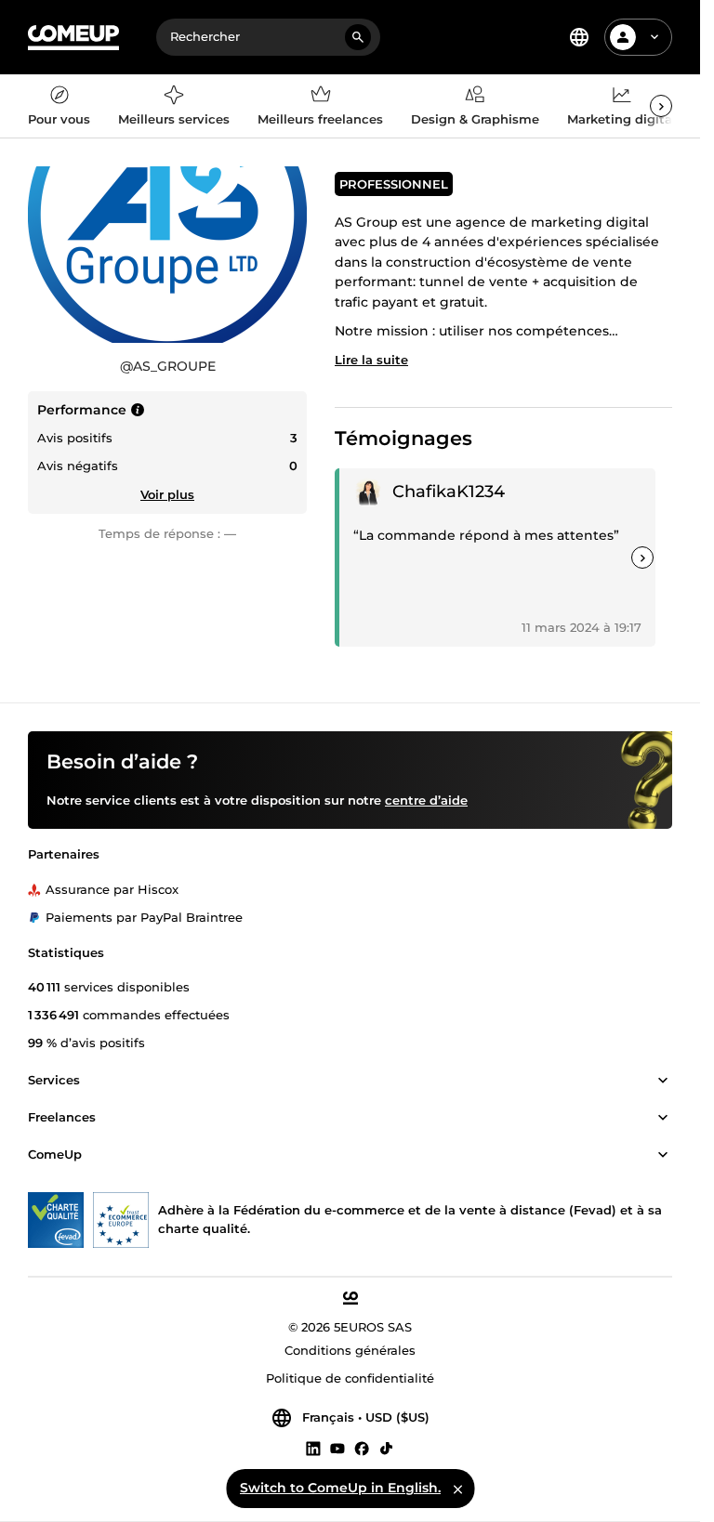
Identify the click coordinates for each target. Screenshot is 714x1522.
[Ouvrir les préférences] (579, 37)
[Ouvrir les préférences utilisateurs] (654, 37)
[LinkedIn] (313, 1447)
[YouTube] (337, 1447)
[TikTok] (386, 1447)
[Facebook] (361, 1447)
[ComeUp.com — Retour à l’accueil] (73, 37)
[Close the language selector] (457, 1488)
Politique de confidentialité (350, 1378)
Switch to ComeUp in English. (340, 1487)
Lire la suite (371, 359)
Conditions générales (350, 1350)
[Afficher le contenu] (663, 1080)
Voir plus (167, 494)
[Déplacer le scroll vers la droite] (661, 106)
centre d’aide (426, 800)
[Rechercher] (358, 37)
